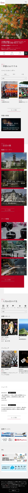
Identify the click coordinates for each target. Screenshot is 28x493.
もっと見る (14, 110)
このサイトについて (6, 487)
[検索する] (26, 53)
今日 (5, 74)
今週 (23, 74)
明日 (14, 74)
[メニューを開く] (26, 2)
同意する (14, 490)
